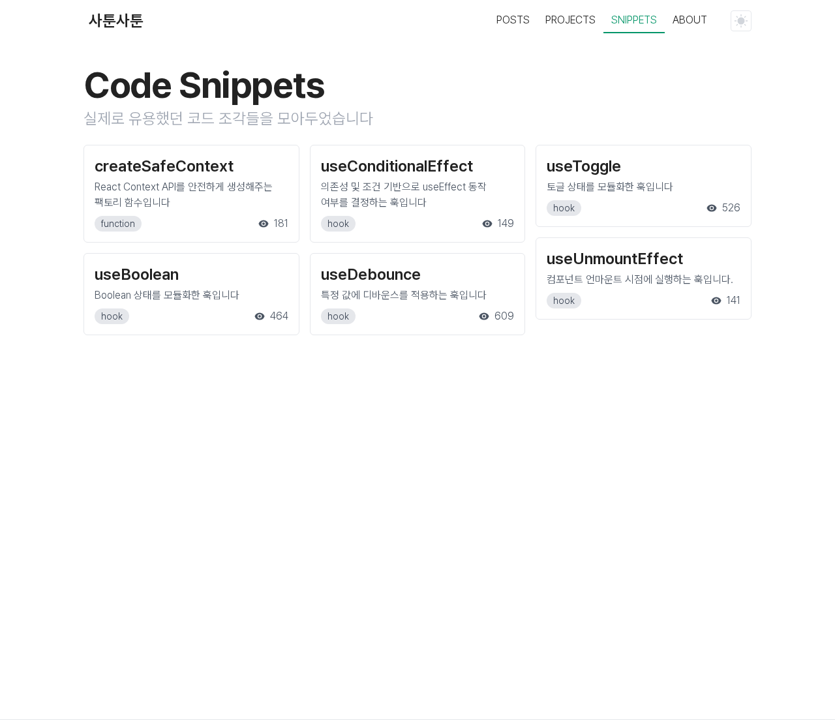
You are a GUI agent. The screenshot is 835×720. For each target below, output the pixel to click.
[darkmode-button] (741, 20)
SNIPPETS (634, 20)
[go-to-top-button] (794, 677)
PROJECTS (570, 20)
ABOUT (690, 20)
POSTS (513, 20)
